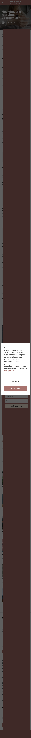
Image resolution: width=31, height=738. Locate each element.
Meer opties (15, 381)
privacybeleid (9, 371)
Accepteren (15, 388)
